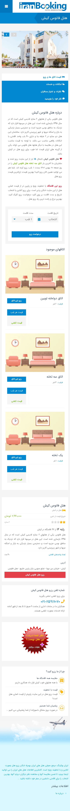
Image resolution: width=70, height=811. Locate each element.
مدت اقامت (28, 213)
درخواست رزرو (35, 234)
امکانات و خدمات (54, 84)
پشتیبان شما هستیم (48, 705)
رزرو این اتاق (16, 300)
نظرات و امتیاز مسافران (51, 91)
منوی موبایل (6, 6)
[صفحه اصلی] (43, 6)
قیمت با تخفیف (50, 690)
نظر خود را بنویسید (53, 98)
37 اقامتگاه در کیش (45, 529)
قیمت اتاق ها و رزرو (52, 77)
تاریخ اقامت (53, 213)
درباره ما (59, 793)
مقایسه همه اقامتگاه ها (47, 678)
